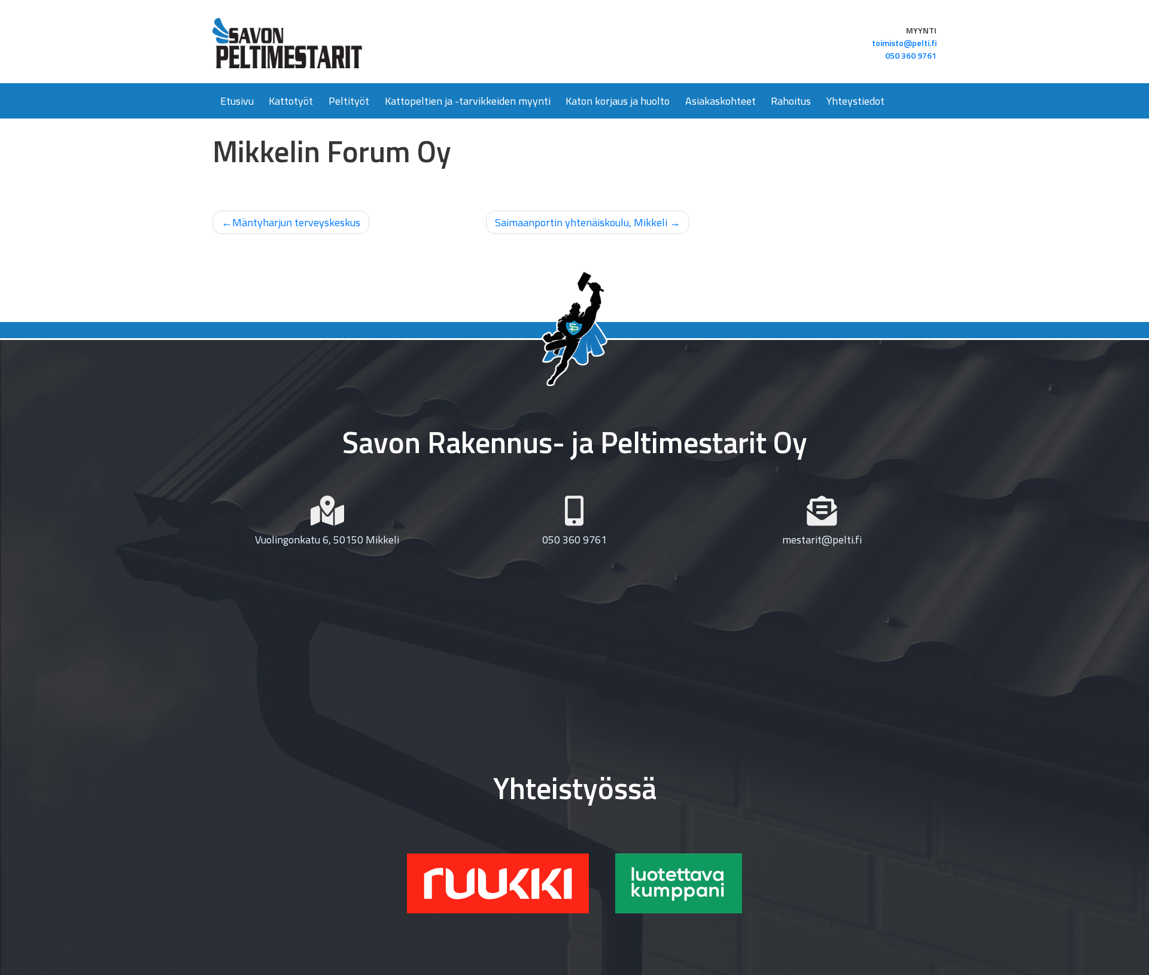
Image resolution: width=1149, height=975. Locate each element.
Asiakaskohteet (720, 101)
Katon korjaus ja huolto (618, 101)
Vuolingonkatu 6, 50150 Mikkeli (327, 539)
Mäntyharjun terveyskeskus (296, 222)
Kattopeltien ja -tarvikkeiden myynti (468, 101)
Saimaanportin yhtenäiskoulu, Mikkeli (581, 222)
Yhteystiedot (855, 101)
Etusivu (237, 101)
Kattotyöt (291, 101)
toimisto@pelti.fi (904, 43)
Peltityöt (349, 101)
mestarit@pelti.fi (822, 539)
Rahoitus (791, 101)
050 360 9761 (911, 55)
